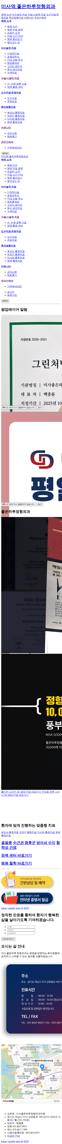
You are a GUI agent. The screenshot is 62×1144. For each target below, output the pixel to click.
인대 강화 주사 (15, 60)
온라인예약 (40, 17)
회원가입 (12, 295)
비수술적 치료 (19, 14)
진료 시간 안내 (15, 36)
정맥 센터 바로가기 (16, 855)
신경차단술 (13, 53)
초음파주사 (13, 57)
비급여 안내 (13, 1136)
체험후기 (12, 136)
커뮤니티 (29, 17)
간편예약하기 (8, 939)
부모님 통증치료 (16, 112)
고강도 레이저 (14, 66)
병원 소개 (6, 14)
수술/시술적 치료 (37, 14)
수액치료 (12, 72)
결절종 (6, 843)
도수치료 (12, 98)
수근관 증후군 (24, 843)
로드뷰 (56, 1101)
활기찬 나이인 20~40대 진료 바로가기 (21, 792)
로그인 (10, 292)
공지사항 (12, 133)
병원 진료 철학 (15, 29)
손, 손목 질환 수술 (16, 84)
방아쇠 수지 (45, 843)
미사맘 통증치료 (16, 119)
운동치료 (12, 101)
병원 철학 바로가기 (16, 863)
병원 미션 (12, 26)
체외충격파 (13, 63)
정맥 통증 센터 (15, 87)
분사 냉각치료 (14, 69)
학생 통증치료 (14, 122)
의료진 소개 (13, 33)
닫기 (40, 407)
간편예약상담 (14, 147)
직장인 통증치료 (16, 116)
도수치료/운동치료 (11, 92)
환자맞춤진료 (16, 17)
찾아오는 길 (13, 42)
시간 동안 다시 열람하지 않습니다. (18, 407)
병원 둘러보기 (14, 39)
